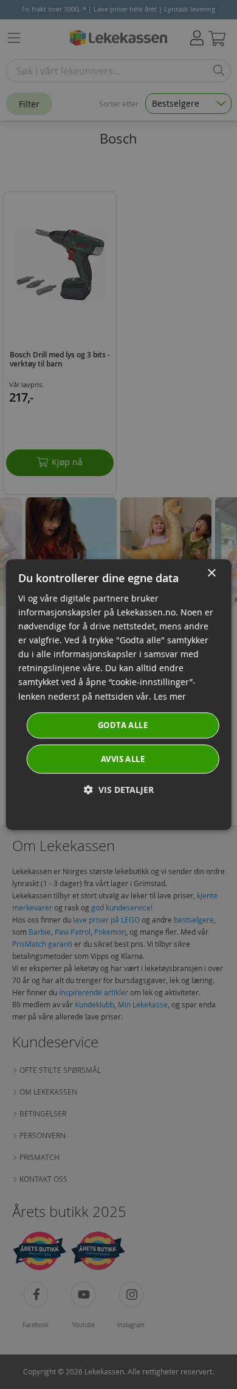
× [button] (211, 573)
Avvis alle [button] (123, 759)
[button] (119, 790)
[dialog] (119, 694)
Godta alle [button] (123, 725)
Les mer (170, 696)
